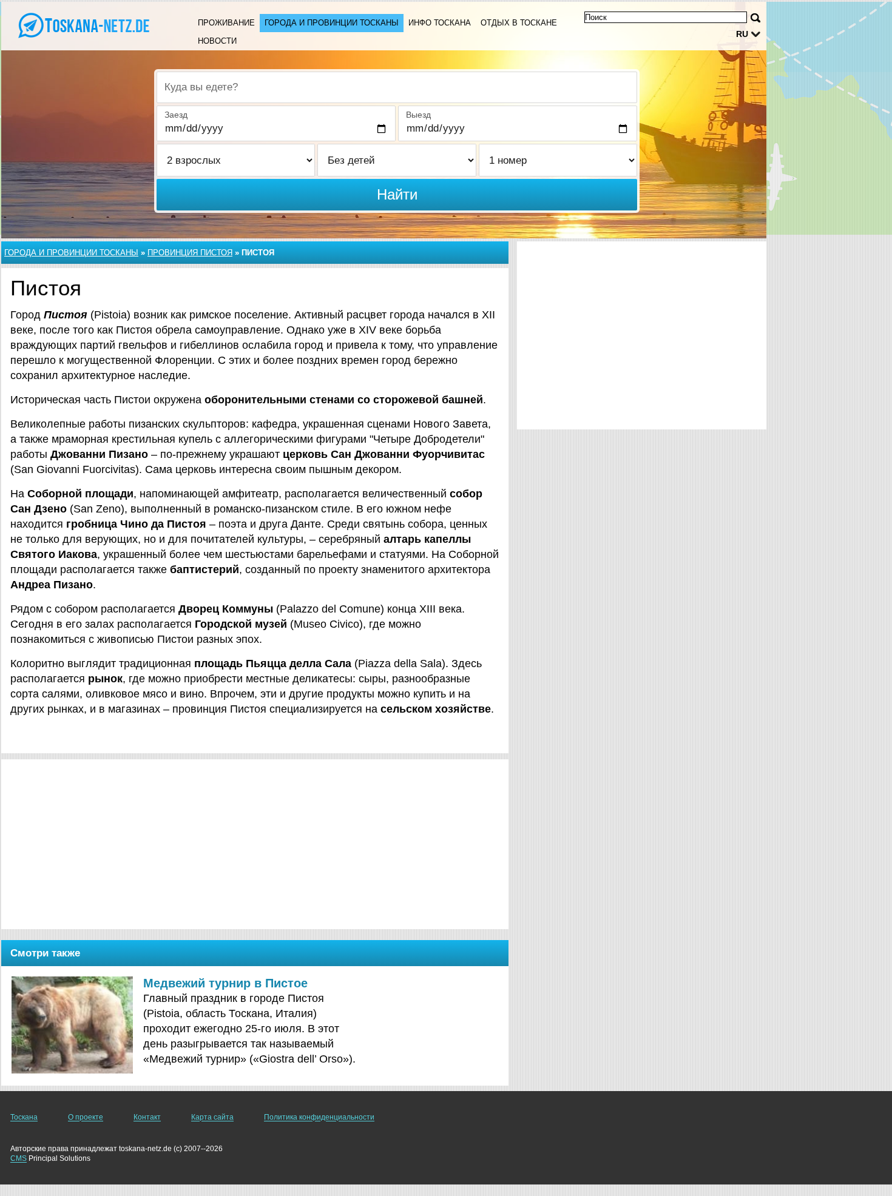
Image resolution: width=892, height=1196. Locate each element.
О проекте (85, 1117)
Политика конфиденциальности (319, 1117)
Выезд (418, 114)
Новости (217, 40)
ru (742, 34)
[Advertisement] (255, 844)
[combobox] (397, 87)
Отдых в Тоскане (519, 22)
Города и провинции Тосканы (332, 22)
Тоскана (24, 1117)
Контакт (147, 1117)
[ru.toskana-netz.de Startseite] (85, 25)
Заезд (176, 114)
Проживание (226, 22)
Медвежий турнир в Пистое (225, 983)
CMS (18, 1158)
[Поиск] (755, 17)
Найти (397, 194)
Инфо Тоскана (439, 22)
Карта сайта (212, 1117)
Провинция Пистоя (189, 252)
